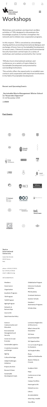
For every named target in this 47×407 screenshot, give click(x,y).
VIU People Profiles (34, 350)
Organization (8, 289)
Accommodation (33, 395)
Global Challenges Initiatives (10, 362)
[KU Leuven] (23, 160)
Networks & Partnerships (8, 308)
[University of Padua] (23, 225)
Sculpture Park (32, 368)
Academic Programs (10, 293)
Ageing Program (9, 303)
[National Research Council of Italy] (9, 185)
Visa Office (31, 402)
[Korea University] (37, 160)
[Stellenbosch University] (9, 199)
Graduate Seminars (34, 295)
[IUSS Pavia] (9, 160)
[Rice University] (23, 185)
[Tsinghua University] (9, 210)
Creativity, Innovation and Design (11, 349)
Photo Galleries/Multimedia (35, 355)
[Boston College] (9, 134)
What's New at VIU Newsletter (34, 329)
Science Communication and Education (10, 325)
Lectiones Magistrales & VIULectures (35, 324)
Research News (9, 370)
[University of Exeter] (23, 148)
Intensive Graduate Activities (34, 287)
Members (7, 282)
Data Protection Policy (11, 316)
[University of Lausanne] (37, 211)
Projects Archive (9, 366)
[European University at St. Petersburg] (9, 147)
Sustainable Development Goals (10, 375)
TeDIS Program (9, 300)
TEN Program (8, 296)
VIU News (31, 334)
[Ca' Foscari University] (23, 134)
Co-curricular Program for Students (35, 346)
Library (30, 391)
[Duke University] (37, 134)
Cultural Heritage (10, 357)
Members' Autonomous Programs (35, 303)
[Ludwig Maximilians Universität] (9, 172)
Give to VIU (8, 313)
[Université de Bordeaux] (23, 210)
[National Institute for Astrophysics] (38, 172)
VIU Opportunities (34, 341)
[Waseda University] (37, 225)
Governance (8, 286)
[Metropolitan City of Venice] (23, 172)
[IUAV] (37, 147)
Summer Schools (33, 299)
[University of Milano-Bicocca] (9, 224)
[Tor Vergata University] (37, 196)
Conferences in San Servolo (34, 376)
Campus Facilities (33, 381)
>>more (6, 101)
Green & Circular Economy (10, 340)
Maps (29, 371)
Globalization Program (35, 282)
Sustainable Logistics (11, 344)
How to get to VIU (33, 384)
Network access (33, 388)
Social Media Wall (33, 338)
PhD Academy (32, 292)
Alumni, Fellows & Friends (33, 361)
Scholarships (32, 308)
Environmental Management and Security (10, 333)
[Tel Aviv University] (23, 197)
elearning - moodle (34, 398)
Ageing (6, 354)
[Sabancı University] (37, 185)
